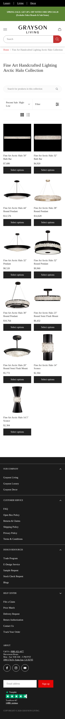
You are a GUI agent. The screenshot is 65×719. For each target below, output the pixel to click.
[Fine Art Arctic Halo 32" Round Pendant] (48, 242)
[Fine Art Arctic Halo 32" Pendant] (17, 242)
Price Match (9, 608)
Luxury (6, 3)
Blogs (6, 582)
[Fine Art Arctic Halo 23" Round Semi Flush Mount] (48, 295)
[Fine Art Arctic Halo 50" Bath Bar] (17, 137)
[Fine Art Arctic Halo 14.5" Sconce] (17, 399)
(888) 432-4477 (17, 651)
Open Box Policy (11, 515)
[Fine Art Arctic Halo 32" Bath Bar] (48, 137)
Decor (33, 3)
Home (6, 50)
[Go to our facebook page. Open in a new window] (7, 668)
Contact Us (8, 626)
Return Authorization (13, 620)
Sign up (46, 684)
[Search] (57, 39)
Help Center (9, 593)
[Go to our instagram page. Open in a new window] (16, 668)
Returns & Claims (11, 521)
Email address (13, 683)
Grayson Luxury (11, 483)
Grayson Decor (10, 489)
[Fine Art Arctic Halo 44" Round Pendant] (17, 190)
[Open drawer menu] (5, 29)
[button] (18, 104)
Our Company (10, 469)
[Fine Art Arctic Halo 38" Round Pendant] (48, 190)
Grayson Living (10, 477)
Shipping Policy (10, 527)
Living (20, 3)
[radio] (22, 115)
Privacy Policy (10, 533)
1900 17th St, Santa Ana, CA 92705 (18, 660)
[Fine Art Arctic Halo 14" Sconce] (48, 347)
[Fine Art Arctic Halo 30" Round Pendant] (17, 295)
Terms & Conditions (12, 539)
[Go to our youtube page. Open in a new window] (25, 668)
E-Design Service (11, 564)
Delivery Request (11, 614)
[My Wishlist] (52, 29)
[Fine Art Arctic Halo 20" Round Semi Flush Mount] (17, 347)
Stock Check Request (13, 576)
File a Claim (9, 602)
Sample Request (10, 570)
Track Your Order (11, 632)
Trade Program (10, 558)
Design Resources (13, 550)
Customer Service (13, 500)
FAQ (5, 509)
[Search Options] (58, 89)
